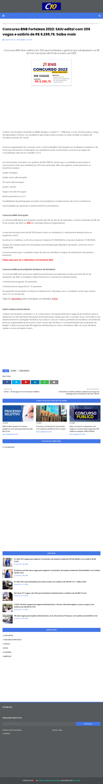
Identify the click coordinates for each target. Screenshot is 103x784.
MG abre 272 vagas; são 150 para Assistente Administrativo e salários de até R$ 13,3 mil (50, 593)
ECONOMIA (7, 652)
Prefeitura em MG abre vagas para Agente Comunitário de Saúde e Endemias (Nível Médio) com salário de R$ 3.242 (57, 571)
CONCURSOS (19, 23)
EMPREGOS (7, 656)
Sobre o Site (57, 730)
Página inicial (8, 23)
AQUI (55, 298)
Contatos (6, 733)
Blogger (76, 780)
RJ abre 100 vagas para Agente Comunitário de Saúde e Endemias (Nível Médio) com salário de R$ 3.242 (55, 560)
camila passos (10, 40)
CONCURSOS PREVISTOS (12, 640)
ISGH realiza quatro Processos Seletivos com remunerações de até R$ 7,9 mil (18, 429)
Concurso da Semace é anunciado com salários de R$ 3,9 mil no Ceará (50, 427)
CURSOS (6, 644)
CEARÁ (13, 371)
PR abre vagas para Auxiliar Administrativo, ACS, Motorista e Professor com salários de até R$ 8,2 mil (55, 616)
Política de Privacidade (12, 730)
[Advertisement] (51, 110)
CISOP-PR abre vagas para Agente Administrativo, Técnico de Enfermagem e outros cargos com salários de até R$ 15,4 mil (54, 605)
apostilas (16, 298)
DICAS (5, 648)
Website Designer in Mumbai (49, 780)
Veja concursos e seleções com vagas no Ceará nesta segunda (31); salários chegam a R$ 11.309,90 (84, 429)
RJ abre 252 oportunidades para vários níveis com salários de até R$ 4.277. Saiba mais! (50, 582)
